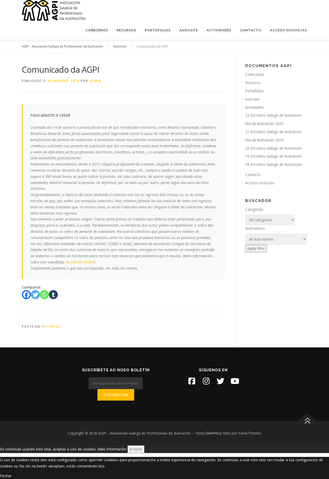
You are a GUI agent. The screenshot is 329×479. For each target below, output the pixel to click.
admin (95, 81)
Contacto (250, 30)
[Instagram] (206, 381)
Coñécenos (97, 30)
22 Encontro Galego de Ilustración (273, 115)
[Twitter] (35, 294)
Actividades (219, 30)
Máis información (111, 449)
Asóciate (188, 30)
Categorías (254, 209)
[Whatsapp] (44, 294)
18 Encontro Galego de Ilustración (273, 164)
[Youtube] (235, 381)
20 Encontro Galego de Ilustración (273, 148)
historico (51, 326)
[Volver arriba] (307, 421)
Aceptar (136, 449)
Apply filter (256, 248)
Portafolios (158, 30)
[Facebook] (26, 294)
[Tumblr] (53, 294)
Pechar (6, 475)
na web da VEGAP (80, 262)
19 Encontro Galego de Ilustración (273, 156)
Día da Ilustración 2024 (264, 139)
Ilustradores (255, 228)
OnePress (214, 433)
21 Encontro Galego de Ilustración (273, 131)
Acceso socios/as (288, 30)
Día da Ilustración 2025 (264, 123)
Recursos (126, 30)
